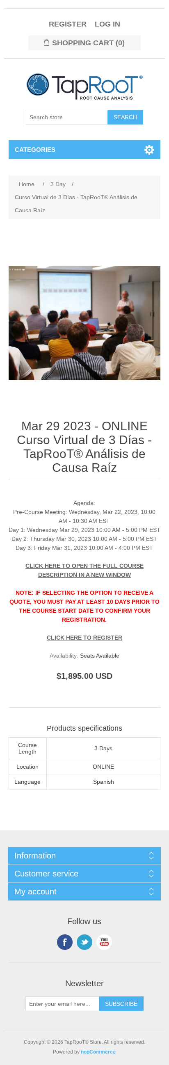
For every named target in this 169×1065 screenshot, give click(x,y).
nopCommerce (98, 1052)
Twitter (84, 942)
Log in (107, 24)
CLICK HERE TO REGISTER (84, 637)
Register (68, 24)
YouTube (104, 942)
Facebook (65, 942)
